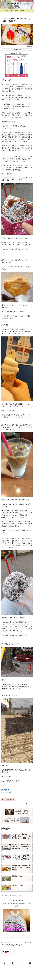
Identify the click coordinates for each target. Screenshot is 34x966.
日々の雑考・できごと (8, 799)
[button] (30, 513)
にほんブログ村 (6, 792)
